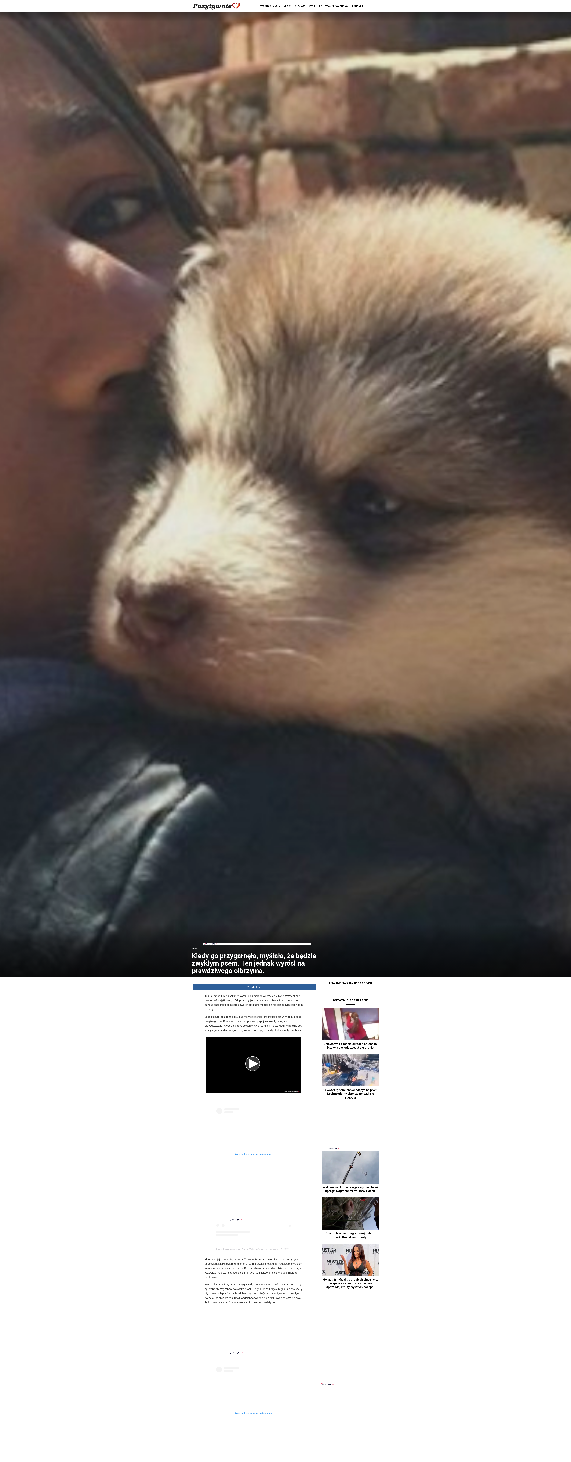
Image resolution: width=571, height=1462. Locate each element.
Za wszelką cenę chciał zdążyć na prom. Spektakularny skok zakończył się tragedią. (350, 1093)
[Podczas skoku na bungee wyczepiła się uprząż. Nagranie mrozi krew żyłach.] (350, 1167)
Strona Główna (270, 6)
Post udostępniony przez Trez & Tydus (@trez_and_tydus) (246, 1249)
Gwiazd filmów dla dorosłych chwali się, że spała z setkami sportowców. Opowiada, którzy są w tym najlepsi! (350, 1283)
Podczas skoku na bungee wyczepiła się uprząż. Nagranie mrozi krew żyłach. (350, 1189)
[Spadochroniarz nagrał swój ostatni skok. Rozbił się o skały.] (350, 1213)
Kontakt (357, 6)
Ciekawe (300, 6)
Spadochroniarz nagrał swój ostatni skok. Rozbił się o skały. (350, 1235)
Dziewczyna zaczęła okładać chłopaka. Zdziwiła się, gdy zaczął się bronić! (350, 1045)
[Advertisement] (257, 936)
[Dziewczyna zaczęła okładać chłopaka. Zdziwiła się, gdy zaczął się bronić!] (350, 1024)
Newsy (288, 6)
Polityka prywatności (334, 6)
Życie (312, 6)
